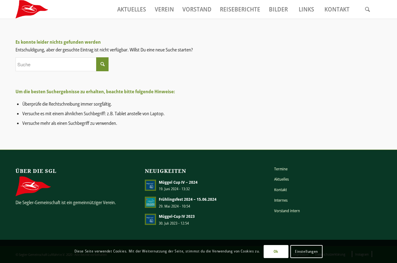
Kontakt (280, 189)
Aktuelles (281, 179)
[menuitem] (131, 9)
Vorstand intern (287, 210)
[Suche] (367, 9)
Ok (276, 251)
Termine (281, 169)
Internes (281, 200)
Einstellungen (306, 251)
